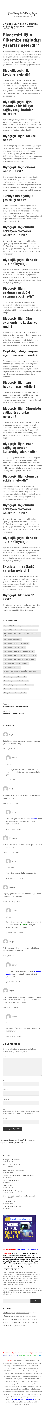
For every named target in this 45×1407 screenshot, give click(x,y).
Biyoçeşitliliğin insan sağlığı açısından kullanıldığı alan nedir (20, 634)
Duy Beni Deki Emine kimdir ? (12, 1180)
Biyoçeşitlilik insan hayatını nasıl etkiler (16, 663)
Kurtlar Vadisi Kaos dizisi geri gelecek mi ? (15, 1191)
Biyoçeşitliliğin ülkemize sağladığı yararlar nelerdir (19, 659)
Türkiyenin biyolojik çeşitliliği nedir (14, 693)
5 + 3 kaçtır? (7, 1118)
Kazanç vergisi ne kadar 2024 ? (12, 1206)
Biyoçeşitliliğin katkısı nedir (12, 639)
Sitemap (24, 1142)
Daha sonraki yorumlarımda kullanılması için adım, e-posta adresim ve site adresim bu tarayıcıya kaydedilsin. (21, 1112)
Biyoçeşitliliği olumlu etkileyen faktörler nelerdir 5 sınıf (20, 626)
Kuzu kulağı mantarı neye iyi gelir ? (13, 1170)
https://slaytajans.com (9, 1140)
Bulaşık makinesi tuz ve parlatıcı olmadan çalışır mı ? (19, 1196)
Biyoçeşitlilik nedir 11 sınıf (12, 667)
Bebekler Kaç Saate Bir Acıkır (15, 706)
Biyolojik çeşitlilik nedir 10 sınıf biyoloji (16, 681)
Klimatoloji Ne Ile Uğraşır (10, 1326)
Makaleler (12, 620)
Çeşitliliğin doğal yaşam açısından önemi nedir (18, 685)
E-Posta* (5, 1089)
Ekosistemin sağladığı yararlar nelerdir (16, 689)
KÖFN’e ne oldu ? (8, 1186)
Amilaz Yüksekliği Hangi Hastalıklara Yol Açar (16, 1319)
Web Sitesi (6, 1099)
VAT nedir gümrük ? (9, 1201)
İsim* (4, 1080)
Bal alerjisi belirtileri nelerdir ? (12, 1160)
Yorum (5, 1056)
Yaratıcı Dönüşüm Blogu (22, 13)
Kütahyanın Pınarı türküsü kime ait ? (13, 1165)
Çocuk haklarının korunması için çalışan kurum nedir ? (19, 1175)
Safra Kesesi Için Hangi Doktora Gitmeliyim (16, 1313)
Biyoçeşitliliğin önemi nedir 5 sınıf (14, 647)
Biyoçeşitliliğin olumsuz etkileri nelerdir (16, 643)
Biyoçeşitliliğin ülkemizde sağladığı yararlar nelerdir (20, 655)
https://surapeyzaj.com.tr (10, 1142)
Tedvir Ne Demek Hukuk (13, 714)
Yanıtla (16, 749)
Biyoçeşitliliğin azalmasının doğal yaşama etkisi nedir (20, 630)
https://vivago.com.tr (26, 1140)
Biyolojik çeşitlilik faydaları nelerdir (15, 677)
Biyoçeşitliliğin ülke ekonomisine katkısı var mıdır (19, 651)
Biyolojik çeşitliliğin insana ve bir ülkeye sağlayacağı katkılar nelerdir (20, 672)
